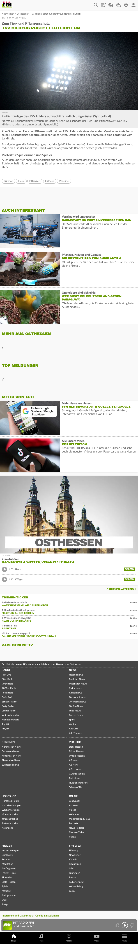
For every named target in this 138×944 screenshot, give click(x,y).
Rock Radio (7, 693)
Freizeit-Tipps (9, 873)
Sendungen (74, 801)
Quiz (4, 900)
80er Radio (7, 679)
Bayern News (76, 715)
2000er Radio (9, 688)
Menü (124, 941)
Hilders (49, 181)
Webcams (74, 814)
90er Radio (7, 684)
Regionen (8, 742)
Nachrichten (8, 14)
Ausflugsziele (8, 868)
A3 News (74, 760)
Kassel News (75, 693)
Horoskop (9, 796)
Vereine (64, 181)
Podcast (69, 941)
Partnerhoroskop (10, 823)
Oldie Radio (7, 697)
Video (96, 941)
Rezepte (6, 859)
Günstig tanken (77, 774)
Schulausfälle (75, 787)
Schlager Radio (9, 702)
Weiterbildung (76, 886)
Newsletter (74, 855)
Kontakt (73, 859)
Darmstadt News (77, 697)
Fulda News (75, 711)
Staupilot (111, 3)
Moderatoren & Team (80, 819)
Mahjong (6, 891)
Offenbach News (77, 702)
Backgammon (8, 895)
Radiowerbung (76, 882)
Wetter (118, 3)
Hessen (60, 664)
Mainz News (75, 688)
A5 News (74, 765)
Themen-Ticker (15, 597)
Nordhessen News (11, 747)
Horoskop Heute (10, 801)
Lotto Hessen (8, 882)
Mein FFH (133, 3)
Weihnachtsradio (10, 715)
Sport (72, 720)
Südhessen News (10, 765)
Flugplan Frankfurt (78, 783)
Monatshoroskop (10, 814)
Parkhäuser (74, 778)
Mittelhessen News (12, 756)
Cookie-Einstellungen (47, 916)
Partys (5, 904)
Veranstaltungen (10, 850)
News (73, 670)
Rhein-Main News (11, 760)
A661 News (75, 769)
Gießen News (76, 706)
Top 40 (5, 724)
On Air (73, 796)
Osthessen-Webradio (120, 589)
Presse (72, 877)
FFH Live (6, 675)
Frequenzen (75, 864)
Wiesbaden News (78, 684)
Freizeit (7, 846)
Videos (72, 810)
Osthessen (22, 14)
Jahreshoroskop (10, 819)
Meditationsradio (10, 720)
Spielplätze (7, 855)
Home (13, 941)
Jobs (71, 868)
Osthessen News (10, 751)
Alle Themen (75, 733)
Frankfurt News (77, 679)
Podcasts (73, 823)
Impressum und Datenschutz (17, 916)
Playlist (103, 3)
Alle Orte (73, 729)
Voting (72, 837)
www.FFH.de (23, 664)
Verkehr (75, 742)
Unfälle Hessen (77, 756)
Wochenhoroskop (11, 810)
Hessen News (76, 675)
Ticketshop (7, 877)
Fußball (8, 181)
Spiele (5, 886)
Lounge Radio (8, 711)
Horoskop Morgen (11, 805)
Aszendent (7, 828)
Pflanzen (34, 181)
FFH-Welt (75, 846)
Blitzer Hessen (76, 751)
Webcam (126, 3)
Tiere (21, 181)
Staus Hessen (76, 747)
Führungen (74, 873)
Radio (6, 670)
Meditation (7, 864)
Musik (41, 941)
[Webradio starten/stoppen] (125, 925)
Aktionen (73, 805)
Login (72, 891)
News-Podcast (76, 828)
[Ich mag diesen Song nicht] (132, 925)
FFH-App (73, 850)
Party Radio (7, 706)
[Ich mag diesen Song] (118, 925)
